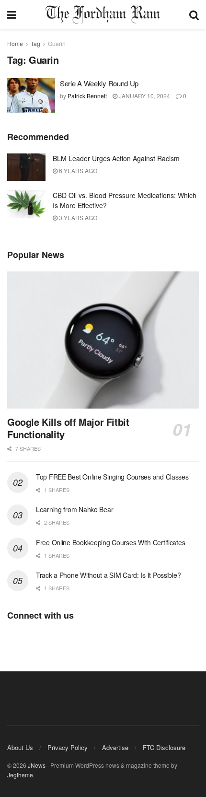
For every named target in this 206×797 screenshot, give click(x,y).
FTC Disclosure (164, 747)
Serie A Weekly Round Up (99, 83)
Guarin (57, 43)
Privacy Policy (67, 747)
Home (15, 43)
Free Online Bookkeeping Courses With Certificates (110, 542)
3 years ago (77, 217)
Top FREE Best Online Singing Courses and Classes (112, 476)
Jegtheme (20, 775)
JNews (37, 765)
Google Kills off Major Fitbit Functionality (68, 428)
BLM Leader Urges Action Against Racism (116, 158)
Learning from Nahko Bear (74, 509)
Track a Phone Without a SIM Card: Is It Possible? (108, 575)
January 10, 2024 (143, 96)
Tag (35, 43)
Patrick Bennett (87, 96)
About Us (20, 747)
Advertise (115, 747)
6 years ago (77, 170)
